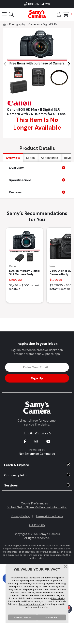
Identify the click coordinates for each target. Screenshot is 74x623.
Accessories (49, 158)
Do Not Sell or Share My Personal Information (37, 507)
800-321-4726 (39, 4)
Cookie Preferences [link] (34, 503)
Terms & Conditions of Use (31, 604)
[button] (68, 64)
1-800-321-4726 (37, 432)
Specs (30, 158)
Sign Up (37, 378)
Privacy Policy (20, 516)
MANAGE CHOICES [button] (22, 617)
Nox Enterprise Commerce (37, 454)
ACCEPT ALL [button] (51, 617)
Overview (13, 158)
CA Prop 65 (37, 525)
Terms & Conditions (49, 516)
